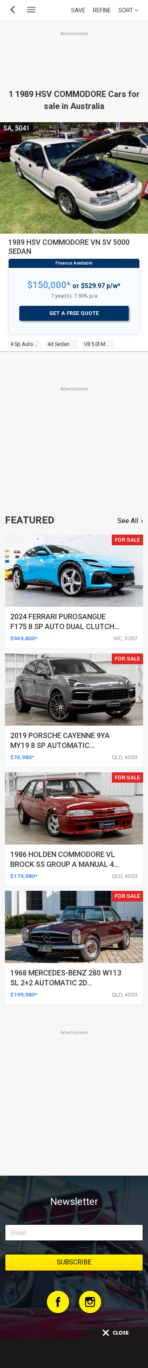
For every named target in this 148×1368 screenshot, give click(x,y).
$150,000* (49, 285)
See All (128, 521)
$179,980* (23, 876)
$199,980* (23, 994)
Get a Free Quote (74, 313)
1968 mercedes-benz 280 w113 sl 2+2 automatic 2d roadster (65, 982)
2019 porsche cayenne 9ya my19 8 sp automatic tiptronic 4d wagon (60, 745)
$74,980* (22, 757)
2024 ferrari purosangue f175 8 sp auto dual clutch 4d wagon (62, 626)
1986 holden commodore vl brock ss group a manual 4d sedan (64, 864)
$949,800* (23, 638)
